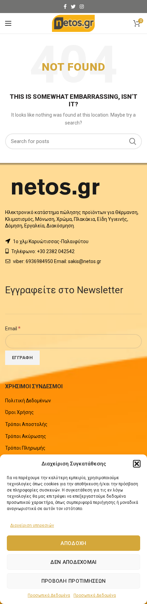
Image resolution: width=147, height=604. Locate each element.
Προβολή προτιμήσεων (73, 581)
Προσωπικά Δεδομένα (49, 595)
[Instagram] (82, 6)
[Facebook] (65, 6)
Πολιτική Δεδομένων (28, 400)
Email (13, 328)
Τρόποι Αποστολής (26, 424)
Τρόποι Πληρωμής (25, 448)
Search (132, 141)
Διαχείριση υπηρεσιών (32, 525)
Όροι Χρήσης (19, 412)
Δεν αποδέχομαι (73, 562)
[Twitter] (73, 6)
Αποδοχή (73, 543)
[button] (136, 463)
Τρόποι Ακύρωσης (25, 436)
